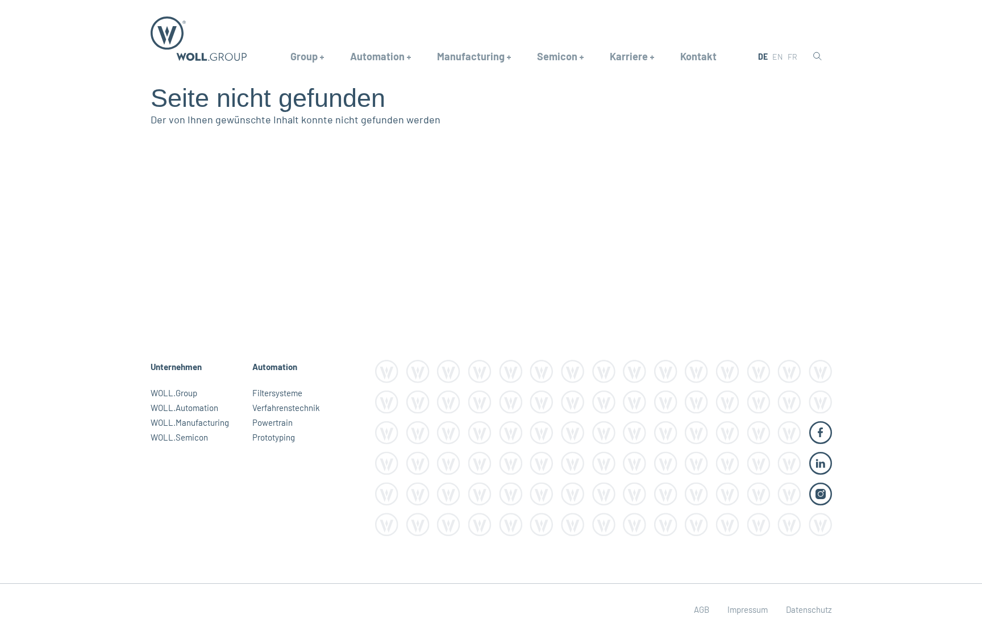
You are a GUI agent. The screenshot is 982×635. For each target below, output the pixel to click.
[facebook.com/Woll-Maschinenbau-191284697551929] (820, 431)
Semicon (557, 56)
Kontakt (698, 56)
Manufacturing (471, 56)
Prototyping (273, 437)
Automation (377, 56)
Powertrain (272, 422)
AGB (701, 609)
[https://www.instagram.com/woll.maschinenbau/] (820, 493)
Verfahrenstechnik (286, 407)
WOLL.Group (174, 393)
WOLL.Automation (184, 407)
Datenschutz (809, 609)
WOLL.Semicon (179, 437)
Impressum (747, 609)
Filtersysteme (277, 393)
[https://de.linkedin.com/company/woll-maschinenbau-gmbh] (820, 462)
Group (304, 56)
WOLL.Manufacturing (190, 422)
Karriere (629, 56)
